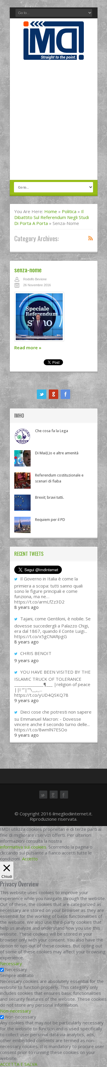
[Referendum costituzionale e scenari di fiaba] (22, 480)
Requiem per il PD (50, 519)
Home (50, 211)
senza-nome (28, 269)
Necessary (16, 969)
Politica (69, 211)
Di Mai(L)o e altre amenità (56, 453)
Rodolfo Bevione (35, 279)
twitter (41, 394)
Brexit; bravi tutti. (49, 497)
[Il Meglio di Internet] (53, 54)
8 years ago (26, 607)
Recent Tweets (28, 553)
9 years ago (26, 660)
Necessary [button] (11, 963)
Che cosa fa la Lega (51, 431)
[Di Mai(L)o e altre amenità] (22, 458)
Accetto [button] (30, 859)
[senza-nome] (53, 318)
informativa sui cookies (23, 847)
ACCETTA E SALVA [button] (18, 1064)
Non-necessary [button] (15, 1011)
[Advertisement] (53, 120)
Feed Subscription (90, 238)
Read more (27, 347)
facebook (65, 394)
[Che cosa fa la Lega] (22, 436)
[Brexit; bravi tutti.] (22, 503)
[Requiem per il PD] (22, 525)
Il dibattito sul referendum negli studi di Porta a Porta (51, 217)
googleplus (53, 394)
